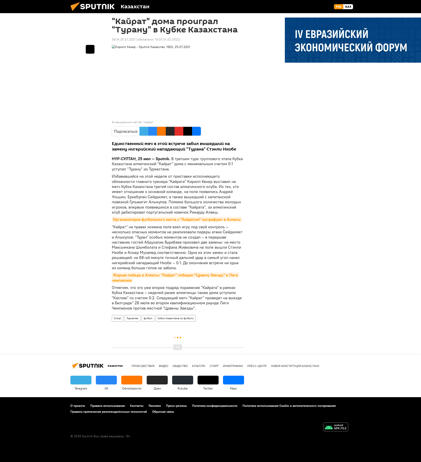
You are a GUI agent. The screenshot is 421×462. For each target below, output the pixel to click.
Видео (163, 366)
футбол (148, 318)
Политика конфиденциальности (214, 406)
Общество (180, 366)
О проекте (77, 406)
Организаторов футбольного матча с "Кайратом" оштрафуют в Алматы (177, 219)
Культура (198, 366)
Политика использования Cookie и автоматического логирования (289, 406)
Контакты (136, 406)
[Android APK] (336, 427)
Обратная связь (163, 412)
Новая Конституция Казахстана (295, 366)
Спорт (117, 318)
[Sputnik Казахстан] (94, 12)
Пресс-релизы (176, 406)
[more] (90, 49)
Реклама (155, 406)
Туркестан (132, 318)
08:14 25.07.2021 (124, 39)
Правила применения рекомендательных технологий (108, 412)
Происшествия (143, 366)
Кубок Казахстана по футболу (176, 318)
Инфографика (233, 366)
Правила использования (107, 406)
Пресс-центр (257, 366)
